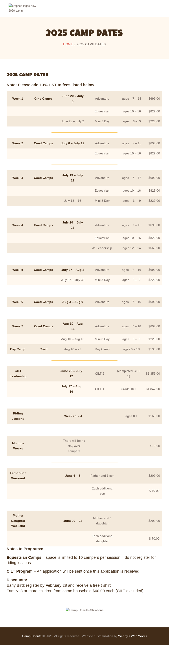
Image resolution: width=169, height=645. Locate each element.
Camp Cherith (32, 636)
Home (68, 44)
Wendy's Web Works (132, 636)
